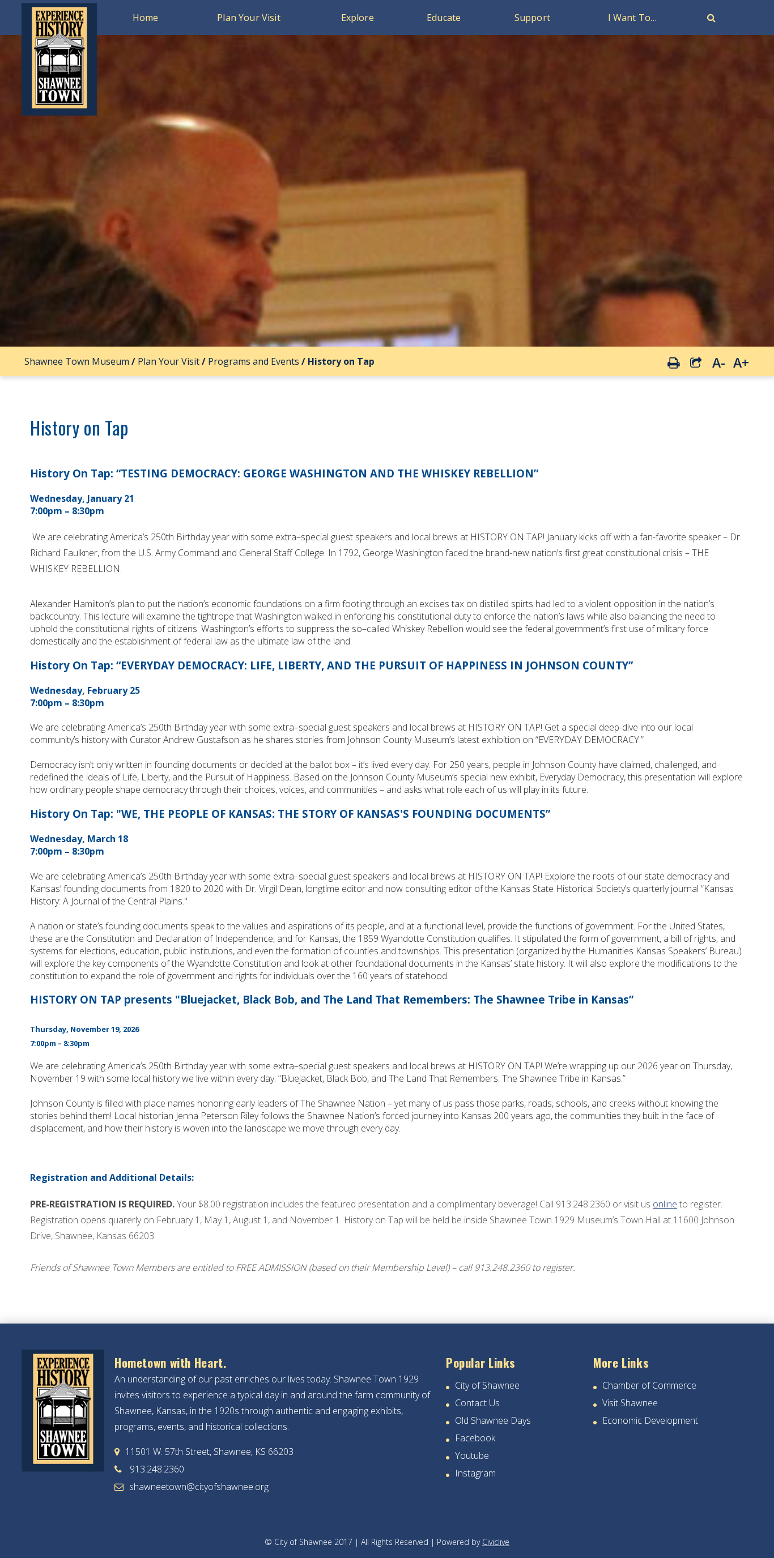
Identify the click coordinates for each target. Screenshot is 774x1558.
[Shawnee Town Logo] (59, 115)
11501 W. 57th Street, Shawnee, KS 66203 (204, 1451)
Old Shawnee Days (493, 1420)
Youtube (472, 1455)
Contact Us (477, 1403)
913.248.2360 (149, 1469)
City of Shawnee (487, 1385)
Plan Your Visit (168, 361)
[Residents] (711, 17)
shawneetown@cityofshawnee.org (191, 1486)
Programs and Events (253, 361)
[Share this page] (695, 361)
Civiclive (495, 1541)
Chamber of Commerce (649, 1385)
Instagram (475, 1473)
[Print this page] (673, 360)
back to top (743, 1547)
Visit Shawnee (630, 1403)
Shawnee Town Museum (76, 361)
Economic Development (650, 1420)
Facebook (475, 1438)
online (665, 1204)
